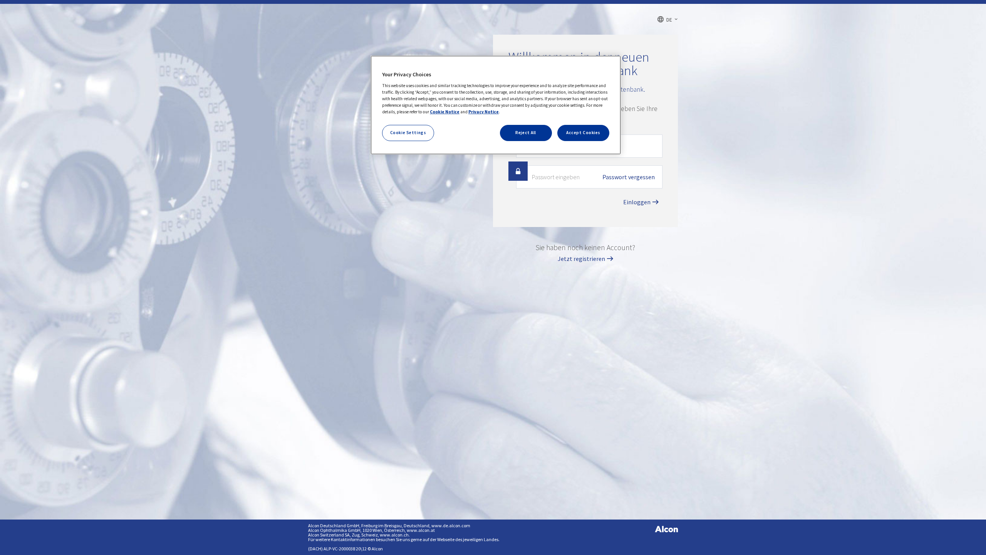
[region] (496, 105)
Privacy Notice (483, 111)
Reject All (525, 132)
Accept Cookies (583, 132)
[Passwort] (518, 171)
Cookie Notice (444, 111)
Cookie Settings (408, 132)
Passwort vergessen (628, 177)
